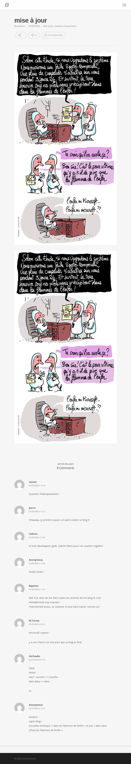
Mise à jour (48, 26)
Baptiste (34, 585)
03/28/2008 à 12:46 (37, 537)
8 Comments (55, 35)
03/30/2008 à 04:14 (37, 624)
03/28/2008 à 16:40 (37, 563)
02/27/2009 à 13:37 (37, 708)
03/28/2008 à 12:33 (37, 511)
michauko (34, 656)
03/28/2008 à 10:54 (37, 485)
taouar (33, 481)
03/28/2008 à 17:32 (37, 589)
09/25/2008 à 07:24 (37, 659)
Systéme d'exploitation (66, 26)
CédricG (33, 533)
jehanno (21, 26)
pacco (32, 507)
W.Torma (34, 620)
